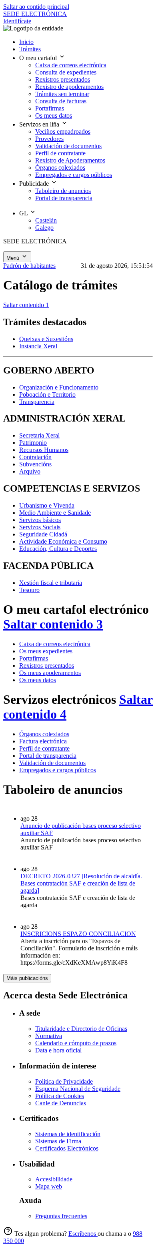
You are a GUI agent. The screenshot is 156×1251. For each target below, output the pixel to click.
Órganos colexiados (44, 734)
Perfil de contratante (44, 748)
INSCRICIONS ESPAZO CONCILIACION (78, 933)
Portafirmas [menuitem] (49, 108)
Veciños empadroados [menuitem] (62, 131)
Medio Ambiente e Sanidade (55, 512)
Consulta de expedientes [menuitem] (65, 72)
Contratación (35, 457)
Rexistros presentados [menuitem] (62, 79)
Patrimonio (33, 442)
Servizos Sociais (39, 527)
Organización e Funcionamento (58, 387)
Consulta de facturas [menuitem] (60, 101)
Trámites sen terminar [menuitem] (62, 93)
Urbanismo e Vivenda (46, 505)
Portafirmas (33, 658)
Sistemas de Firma (58, 1141)
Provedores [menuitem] (49, 138)
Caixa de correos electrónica (54, 644)
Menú (13, 258)
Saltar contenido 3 (53, 624)
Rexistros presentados (46, 665)
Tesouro (29, 589)
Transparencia (36, 401)
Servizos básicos (40, 519)
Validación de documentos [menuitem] (68, 146)
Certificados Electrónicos (66, 1148)
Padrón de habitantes (29, 265)
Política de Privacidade (64, 1081)
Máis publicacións (27, 978)
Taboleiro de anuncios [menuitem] (63, 190)
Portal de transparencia (47, 755)
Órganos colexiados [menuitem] (60, 167)
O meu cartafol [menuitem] (38, 57)
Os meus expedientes (45, 651)
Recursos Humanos (43, 449)
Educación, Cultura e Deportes (58, 548)
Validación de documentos (52, 762)
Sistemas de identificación (67, 1134)
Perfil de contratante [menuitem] (60, 153)
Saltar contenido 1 (26, 304)
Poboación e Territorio (47, 394)
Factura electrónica (43, 741)
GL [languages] (24, 213)
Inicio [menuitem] (26, 41)
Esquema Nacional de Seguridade (77, 1088)
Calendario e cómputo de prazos (75, 1043)
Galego (44, 227)
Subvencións (35, 464)
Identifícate (17, 21)
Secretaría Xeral (39, 435)
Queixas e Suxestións (46, 338)
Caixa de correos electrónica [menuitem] (70, 65)
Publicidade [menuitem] (34, 183)
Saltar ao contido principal (36, 6)
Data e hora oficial (58, 1050)
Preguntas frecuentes (61, 1216)
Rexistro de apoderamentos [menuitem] (69, 86)
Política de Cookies (59, 1095)
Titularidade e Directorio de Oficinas (81, 1028)
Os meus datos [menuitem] (53, 115)
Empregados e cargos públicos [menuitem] (73, 174)
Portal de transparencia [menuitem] (63, 198)
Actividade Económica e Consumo (63, 541)
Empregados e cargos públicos (57, 770)
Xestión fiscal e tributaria (50, 582)
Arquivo (29, 471)
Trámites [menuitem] (30, 49)
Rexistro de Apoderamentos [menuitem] (70, 160)
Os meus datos (37, 680)
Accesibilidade (53, 1179)
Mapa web (48, 1186)
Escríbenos (83, 1233)
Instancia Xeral (38, 346)
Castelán (46, 220)
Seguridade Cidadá (43, 534)
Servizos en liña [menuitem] (40, 124)
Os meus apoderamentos (50, 672)
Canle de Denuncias (60, 1103)
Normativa (48, 1035)
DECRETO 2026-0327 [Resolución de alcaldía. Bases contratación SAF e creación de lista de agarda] (81, 883)
